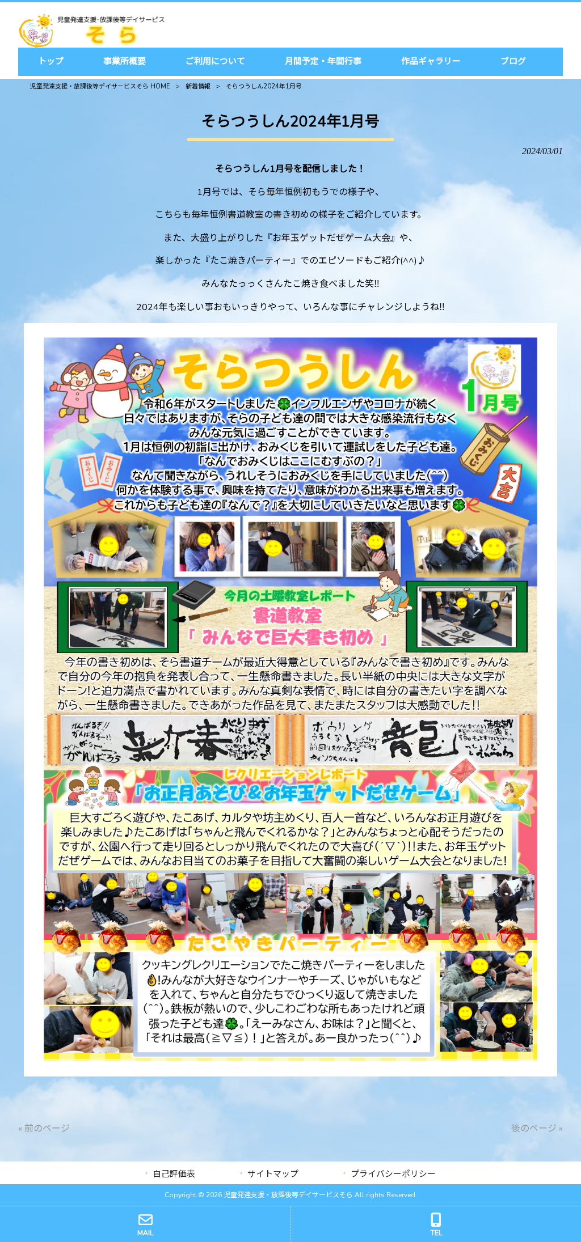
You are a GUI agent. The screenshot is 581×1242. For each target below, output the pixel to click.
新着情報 (198, 86)
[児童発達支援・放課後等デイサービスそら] (91, 45)
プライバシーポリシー (393, 1174)
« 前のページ (44, 1128)
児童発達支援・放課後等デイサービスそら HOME (100, 86)
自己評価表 (174, 1174)
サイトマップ (272, 1174)
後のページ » (537, 1128)
